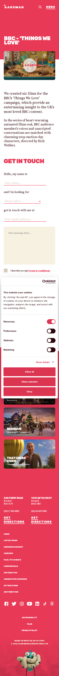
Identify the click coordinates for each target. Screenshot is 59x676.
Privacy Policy (29, 630)
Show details (43, 362)
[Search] (40, 6)
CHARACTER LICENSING (15, 579)
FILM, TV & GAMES (12, 560)
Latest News (10, 540)
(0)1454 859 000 (38, 511)
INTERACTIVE (10, 573)
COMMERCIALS (11, 566)
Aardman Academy (13, 547)
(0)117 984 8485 (11, 511)
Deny (29, 391)
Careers (8, 553)
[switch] (51, 331)
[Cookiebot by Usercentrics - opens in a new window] (42, 282)
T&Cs (29, 624)
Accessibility (29, 617)
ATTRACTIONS (11, 585)
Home (7, 534)
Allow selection (29, 381)
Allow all (29, 371)
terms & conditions (39, 270)
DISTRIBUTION (11, 592)
